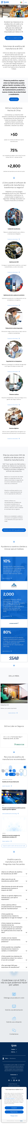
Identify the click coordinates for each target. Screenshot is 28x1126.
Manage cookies (14, 1115)
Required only (14, 1112)
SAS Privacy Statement (10, 1098)
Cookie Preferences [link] (13, 1084)
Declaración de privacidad (14, 1085)
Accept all (14, 1108)
